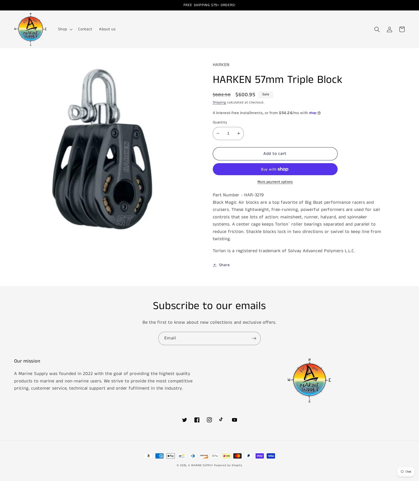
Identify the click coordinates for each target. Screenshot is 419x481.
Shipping (219, 102)
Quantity (220, 122)
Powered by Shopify (228, 465)
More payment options (275, 182)
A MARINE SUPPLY (200, 465)
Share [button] (224, 265)
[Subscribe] (254, 338)
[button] (65, 29)
